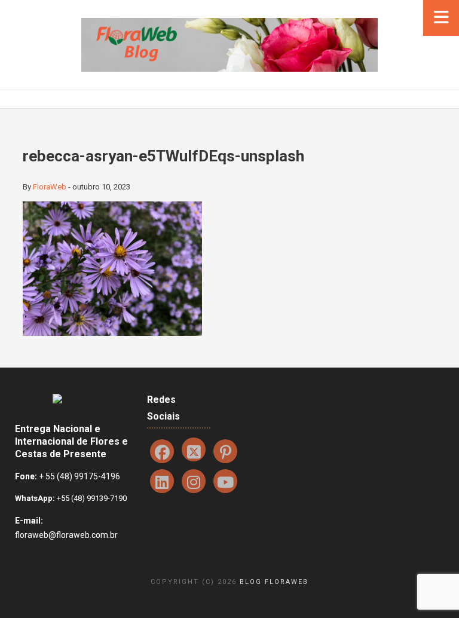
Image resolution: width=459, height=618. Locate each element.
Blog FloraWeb (274, 582)
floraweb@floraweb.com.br (66, 535)
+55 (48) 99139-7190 (91, 498)
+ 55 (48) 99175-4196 (79, 476)
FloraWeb (49, 186)
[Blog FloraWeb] (229, 43)
